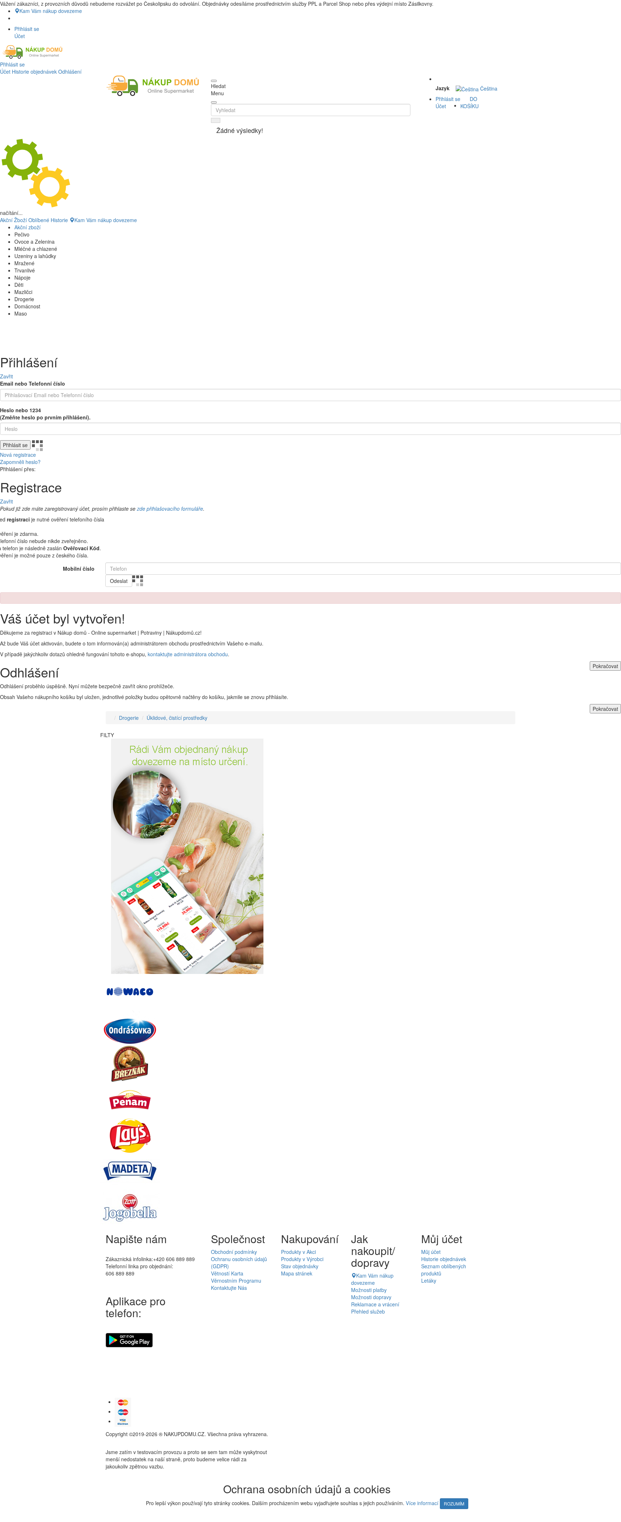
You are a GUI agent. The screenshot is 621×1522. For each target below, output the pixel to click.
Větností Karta (227, 1273)
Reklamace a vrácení (375, 1304)
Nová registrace (18, 454)
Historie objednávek (34, 71)
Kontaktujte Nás (229, 1287)
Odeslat (119, 580)
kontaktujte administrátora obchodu (188, 654)
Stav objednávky (299, 1266)
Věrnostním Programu (236, 1280)
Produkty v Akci (298, 1251)
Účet (5, 71)
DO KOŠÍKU (469, 102)
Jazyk (443, 88)
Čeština (488, 88)
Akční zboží (27, 227)
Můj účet (431, 1251)
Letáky (428, 1280)
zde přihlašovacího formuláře (170, 508)
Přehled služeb (368, 1311)
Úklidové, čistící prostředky (177, 717)
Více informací (422, 1503)
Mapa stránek (296, 1273)
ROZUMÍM (454, 1503)
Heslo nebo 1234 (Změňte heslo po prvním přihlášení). (45, 413)
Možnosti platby (369, 1289)
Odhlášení (70, 71)
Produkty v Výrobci (302, 1259)
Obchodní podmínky (234, 1251)
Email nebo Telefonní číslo (32, 383)
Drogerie (129, 717)
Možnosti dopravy (371, 1297)
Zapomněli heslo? (20, 461)
